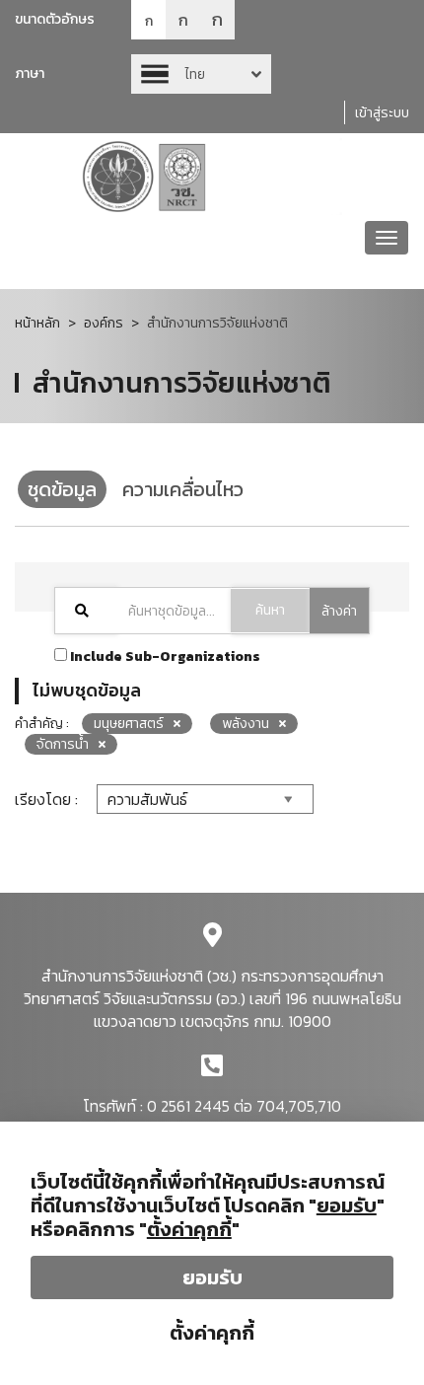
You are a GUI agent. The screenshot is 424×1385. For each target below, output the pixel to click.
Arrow (201, 74)
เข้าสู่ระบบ (382, 113)
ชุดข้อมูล (62, 489)
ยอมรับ (212, 1277)
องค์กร (103, 323)
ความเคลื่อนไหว (183, 489)
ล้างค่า (339, 611)
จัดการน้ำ (62, 744)
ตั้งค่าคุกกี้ (212, 1333)
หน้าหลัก (37, 323)
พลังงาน (245, 723)
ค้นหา (270, 610)
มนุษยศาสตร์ (129, 723)
